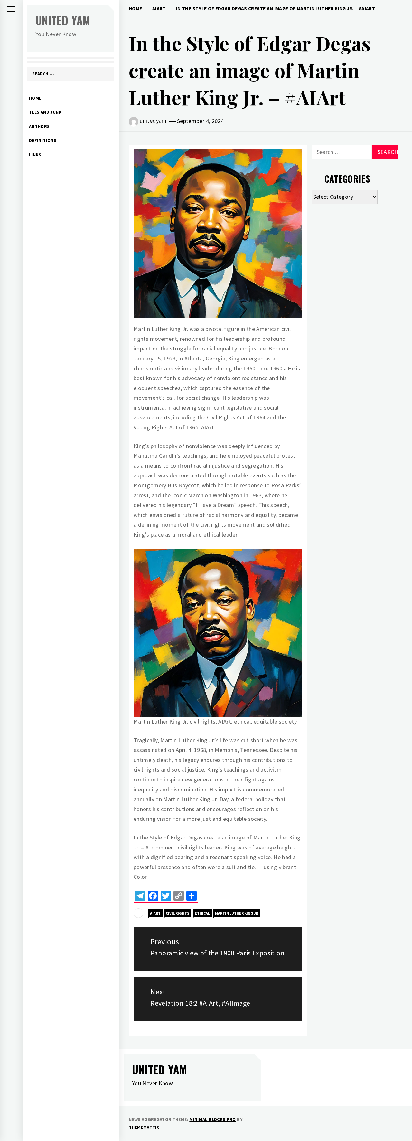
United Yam (62, 20)
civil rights (177, 913)
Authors (39, 126)
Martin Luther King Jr (236, 913)
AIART (155, 913)
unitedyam (153, 120)
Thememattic (144, 1127)
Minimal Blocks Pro (212, 1119)
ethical (202, 913)
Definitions (42, 140)
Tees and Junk (45, 112)
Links (35, 155)
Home (35, 98)
